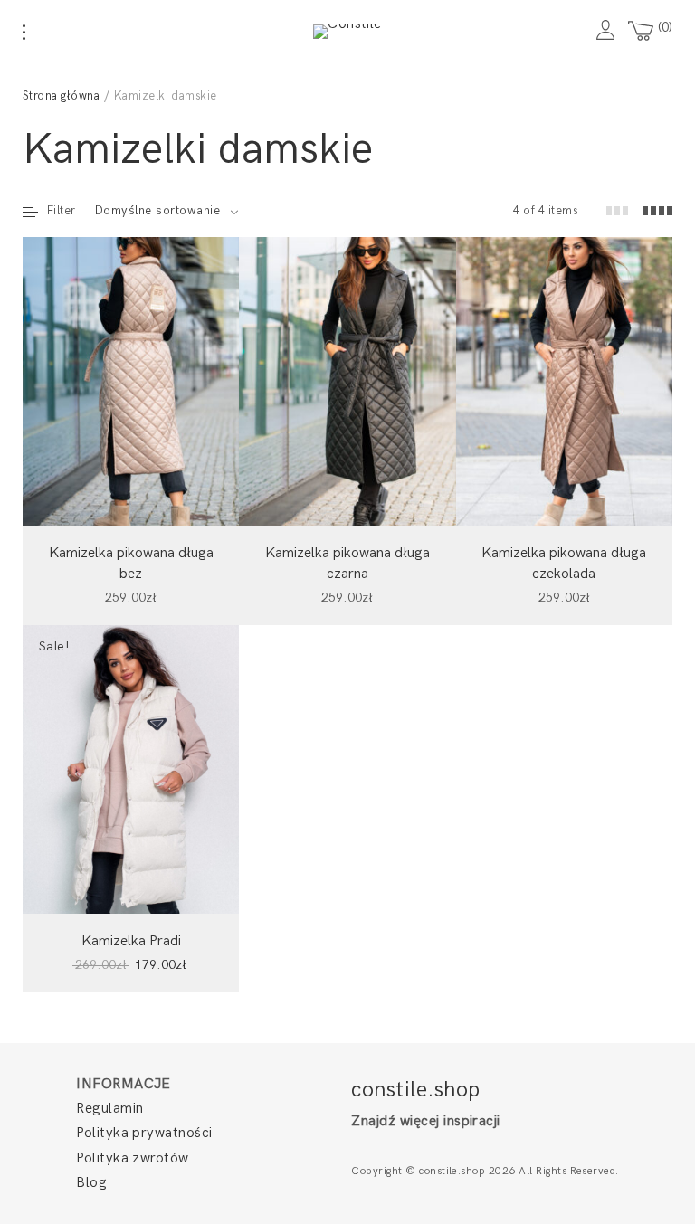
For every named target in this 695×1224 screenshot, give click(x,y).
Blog (91, 1182)
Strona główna (61, 96)
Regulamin (109, 1108)
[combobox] (166, 210)
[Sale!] (131, 768)
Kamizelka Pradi (131, 941)
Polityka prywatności (144, 1133)
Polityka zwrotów (132, 1158)
